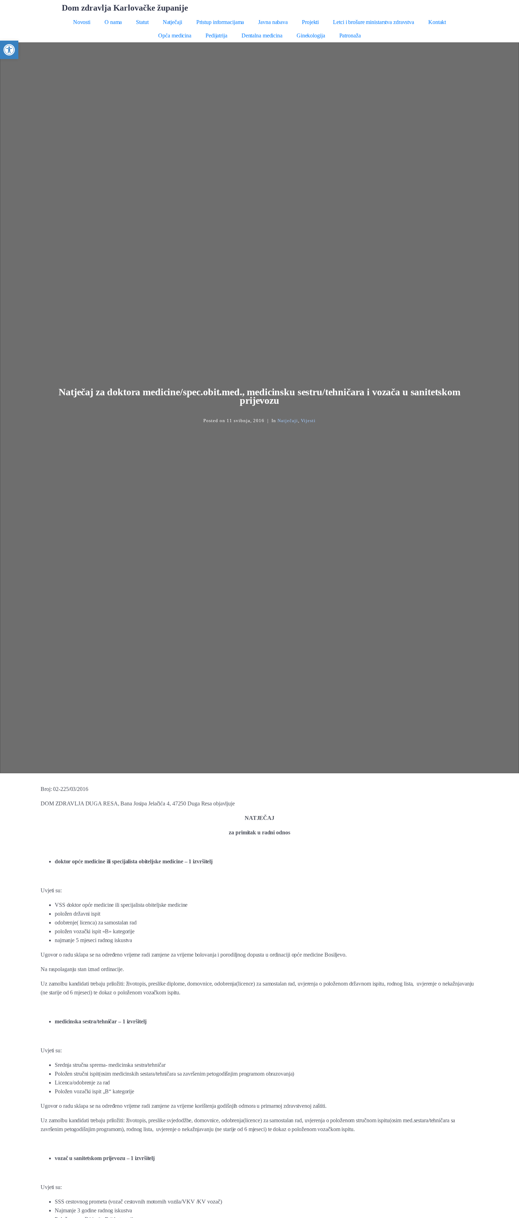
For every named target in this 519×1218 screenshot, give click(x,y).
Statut (142, 22)
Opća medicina (174, 35)
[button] (9, 50)
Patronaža (350, 35)
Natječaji (172, 22)
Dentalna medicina (261, 35)
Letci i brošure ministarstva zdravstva (373, 22)
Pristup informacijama (220, 22)
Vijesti (308, 420)
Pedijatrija (216, 35)
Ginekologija (311, 35)
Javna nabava (273, 22)
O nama (113, 22)
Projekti (310, 22)
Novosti (81, 22)
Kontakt (437, 22)
